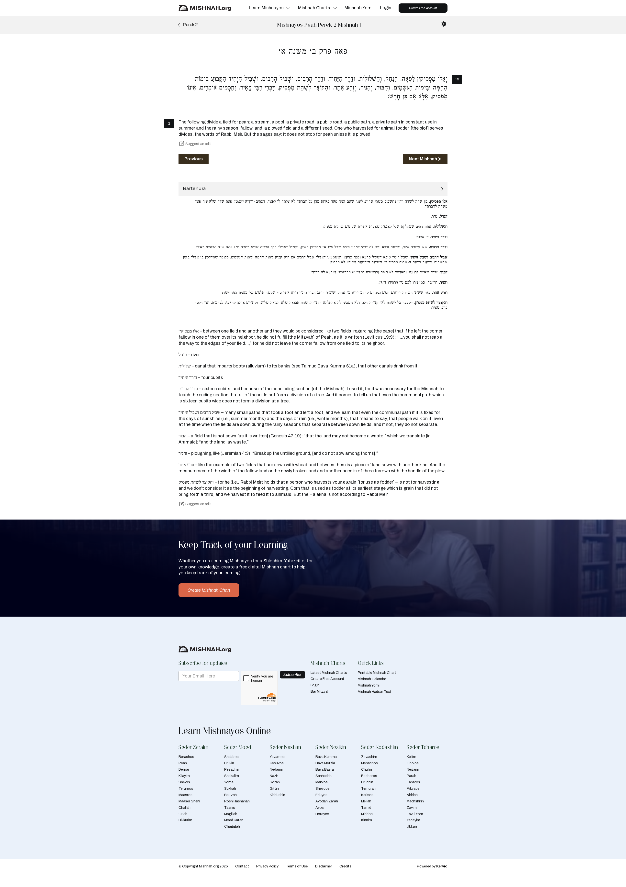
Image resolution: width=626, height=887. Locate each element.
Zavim (412, 807)
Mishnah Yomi (358, 7)
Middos (367, 814)
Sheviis (184, 782)
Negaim (413, 769)
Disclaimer (323, 866)
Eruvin (229, 763)
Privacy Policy (267, 866)
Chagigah (232, 826)
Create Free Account (423, 8)
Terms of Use (297, 866)
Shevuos (322, 788)
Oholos (413, 763)
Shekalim (231, 776)
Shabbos (231, 757)
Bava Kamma (326, 757)
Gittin (274, 788)
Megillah (230, 814)
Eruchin (367, 782)
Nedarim (276, 769)
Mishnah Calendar (372, 679)
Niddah (412, 795)
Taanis (229, 807)
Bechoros (369, 776)
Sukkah (230, 788)
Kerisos (367, 795)
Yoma (229, 782)
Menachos (369, 763)
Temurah (368, 788)
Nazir (274, 776)
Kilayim (184, 776)
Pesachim (232, 769)
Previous (193, 158)
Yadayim (413, 820)
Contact (242, 866)
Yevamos (277, 757)
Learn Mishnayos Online (225, 730)
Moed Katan (233, 820)
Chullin (366, 769)
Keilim (411, 757)
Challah (184, 807)
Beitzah (230, 795)
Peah (183, 763)
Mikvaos (413, 788)
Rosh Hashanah (237, 801)
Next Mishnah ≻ (425, 158)
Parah (411, 776)
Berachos (186, 757)
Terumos (186, 788)
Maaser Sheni (189, 801)
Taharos (413, 782)
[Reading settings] (443, 24)
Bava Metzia (325, 763)
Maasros (185, 795)
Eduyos (321, 795)
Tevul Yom (415, 814)
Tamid (366, 807)
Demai (184, 769)
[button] (313, 189)
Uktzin (412, 826)
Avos (319, 807)
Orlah (183, 814)
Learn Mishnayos (266, 7)
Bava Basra (324, 769)
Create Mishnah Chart (209, 590)
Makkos (321, 782)
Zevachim (369, 757)
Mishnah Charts (314, 7)
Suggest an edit (198, 144)
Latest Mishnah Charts (329, 673)
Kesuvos (277, 763)
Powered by (432, 866)
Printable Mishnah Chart (377, 673)
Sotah (275, 782)
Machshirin (415, 801)
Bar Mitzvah (320, 691)
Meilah (366, 801)
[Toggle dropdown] (288, 8)
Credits (345, 866)
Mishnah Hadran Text (374, 692)
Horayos (322, 814)
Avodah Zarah (326, 801)
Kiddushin (277, 795)
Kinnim (366, 820)
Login (385, 7)
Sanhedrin (323, 776)
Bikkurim (185, 820)
